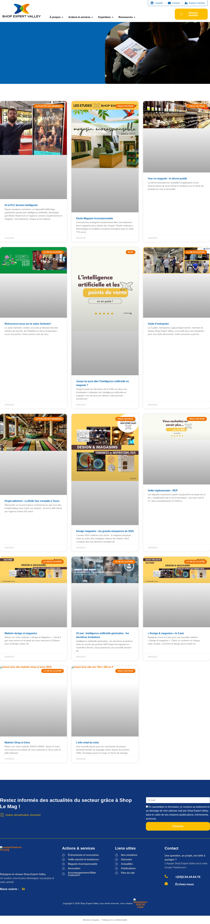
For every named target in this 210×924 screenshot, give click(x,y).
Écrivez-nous (184, 884)
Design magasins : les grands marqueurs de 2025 (105, 531)
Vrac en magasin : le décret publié (167, 178)
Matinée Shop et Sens (17, 742)
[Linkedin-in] (23, 888)
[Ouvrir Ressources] (134, 17)
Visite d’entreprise (158, 323)
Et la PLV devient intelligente (21, 205)
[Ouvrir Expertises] (112, 17)
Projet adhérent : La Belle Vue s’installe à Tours (32, 501)
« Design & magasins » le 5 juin (166, 633)
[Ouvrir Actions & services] (92, 17)
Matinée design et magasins (21, 633)
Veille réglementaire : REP (163, 490)
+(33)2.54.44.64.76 (187, 876)
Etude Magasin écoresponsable (94, 218)
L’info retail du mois (87, 742)
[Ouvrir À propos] (62, 17)
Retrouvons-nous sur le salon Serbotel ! (28, 323)
